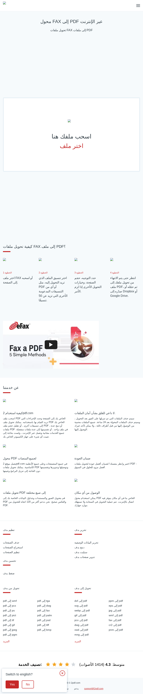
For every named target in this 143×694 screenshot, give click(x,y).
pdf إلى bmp (44, 629)
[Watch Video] (51, 344)
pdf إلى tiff (43, 624)
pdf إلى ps (9, 610)
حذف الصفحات (11, 542)
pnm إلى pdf (116, 629)
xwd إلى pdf (81, 629)
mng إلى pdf (81, 634)
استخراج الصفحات (13, 547)
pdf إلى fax (43, 610)
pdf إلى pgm (10, 634)
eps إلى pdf (115, 605)
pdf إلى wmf (10, 600)
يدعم (76, 688)
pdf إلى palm (44, 615)
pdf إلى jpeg (10, 629)
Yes (12, 684)
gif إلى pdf (80, 615)
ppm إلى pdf (116, 600)
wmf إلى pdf (116, 615)
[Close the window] (62, 673)
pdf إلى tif (8, 620)
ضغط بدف (9, 573)
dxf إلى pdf (80, 600)
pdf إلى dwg (44, 605)
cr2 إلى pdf (115, 624)
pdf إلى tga (43, 600)
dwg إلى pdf (81, 624)
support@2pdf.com (93, 688)
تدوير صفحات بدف (84, 557)
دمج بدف (79, 547)
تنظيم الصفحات (11, 552)
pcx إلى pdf (81, 620)
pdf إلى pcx (9, 605)
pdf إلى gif (9, 624)
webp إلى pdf (82, 610)
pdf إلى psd (43, 620)
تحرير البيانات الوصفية (86, 542)
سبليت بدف (80, 552)
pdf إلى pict (9, 615)
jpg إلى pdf (115, 610)
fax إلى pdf (115, 620)
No (28, 684)
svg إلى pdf (81, 605)
